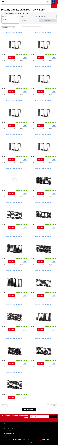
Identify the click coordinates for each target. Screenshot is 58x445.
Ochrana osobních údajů (8, 433)
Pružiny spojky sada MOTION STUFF (14, 32)
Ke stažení (5, 435)
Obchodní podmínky (7, 430)
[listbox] (10, 21)
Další (54, 405)
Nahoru (4, 405)
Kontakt (5, 425)
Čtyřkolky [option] (5, 19)
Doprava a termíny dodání (8, 428)
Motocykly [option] (5, 22)
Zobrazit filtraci (32, 27)
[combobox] (10, 16)
